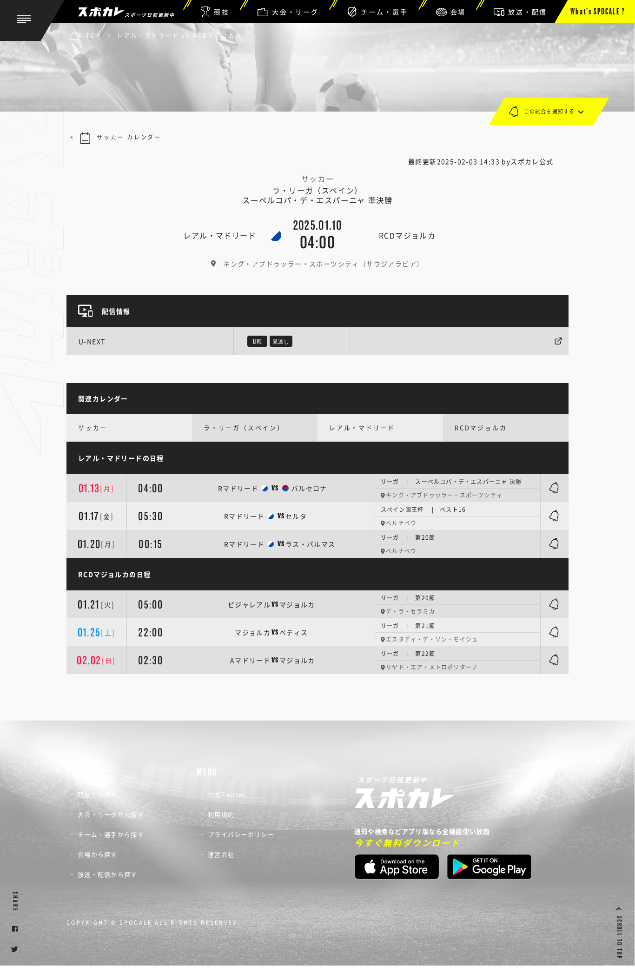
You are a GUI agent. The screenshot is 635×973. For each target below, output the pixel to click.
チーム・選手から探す (111, 834)
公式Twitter (227, 794)
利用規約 (221, 814)
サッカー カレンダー (129, 137)
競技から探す (98, 794)
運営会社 (221, 854)
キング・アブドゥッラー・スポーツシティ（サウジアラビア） (323, 263)
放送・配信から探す (108, 874)
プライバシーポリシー (241, 834)
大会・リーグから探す (111, 814)
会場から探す (98, 854)
